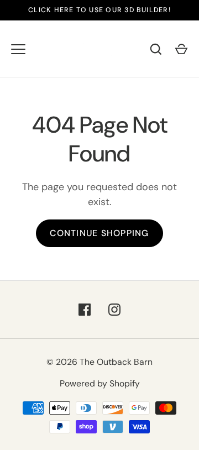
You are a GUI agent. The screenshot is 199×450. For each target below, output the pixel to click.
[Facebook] (84, 309)
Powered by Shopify (100, 383)
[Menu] (18, 49)
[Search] (156, 49)
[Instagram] (114, 309)
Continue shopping (99, 233)
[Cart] (181, 49)
